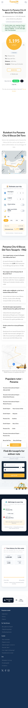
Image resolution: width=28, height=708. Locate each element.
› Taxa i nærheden (6, 639)
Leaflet (11, 173)
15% (17, 220)
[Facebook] (5, 670)
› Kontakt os (4, 665)
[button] (22, 156)
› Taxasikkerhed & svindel (7, 652)
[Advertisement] (14, 111)
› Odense (4, 619)
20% (22, 220)
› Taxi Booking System (7, 632)
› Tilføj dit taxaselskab (7, 629)
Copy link (14, 84)
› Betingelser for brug (7, 660)
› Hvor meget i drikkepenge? (8, 650)
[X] (2, 670)
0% (6, 220)
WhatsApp (15, 81)
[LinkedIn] (8, 670)
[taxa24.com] (14, 2)
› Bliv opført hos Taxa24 (7, 626)
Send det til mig (8, 600)
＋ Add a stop (10, 513)
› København (5, 614)
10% (11, 220)
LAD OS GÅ (14, 475)
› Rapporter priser (6, 642)
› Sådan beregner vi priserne (8, 644)
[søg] (26, 2)
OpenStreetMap (18, 173)
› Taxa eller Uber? (5, 647)
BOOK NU (14, 70)
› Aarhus (4, 616)
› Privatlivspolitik (5, 663)
